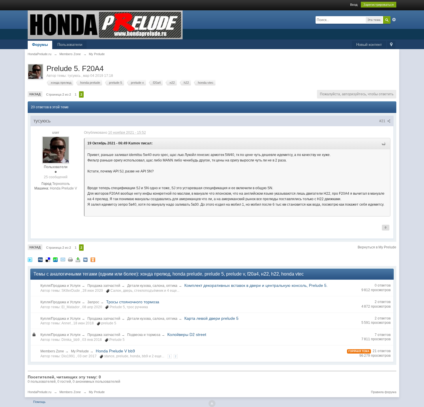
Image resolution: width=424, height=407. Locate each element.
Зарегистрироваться (378, 4)
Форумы (40, 44)
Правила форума (383, 392)
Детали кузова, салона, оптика (152, 286)
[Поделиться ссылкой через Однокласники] (93, 259)
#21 (382, 121)
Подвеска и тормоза (143, 335)
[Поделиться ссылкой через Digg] (40, 259)
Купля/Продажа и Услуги (60, 286)
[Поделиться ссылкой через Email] (63, 259)
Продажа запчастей (103, 286)
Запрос (93, 302)
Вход (353, 4)
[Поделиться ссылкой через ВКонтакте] (85, 259)
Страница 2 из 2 (58, 94)
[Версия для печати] (70, 259)
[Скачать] (78, 259)
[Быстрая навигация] (391, 45)
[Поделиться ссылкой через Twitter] (30, 259)
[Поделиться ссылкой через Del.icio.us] (48, 259)
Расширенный (394, 19)
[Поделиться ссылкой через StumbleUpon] (55, 259)
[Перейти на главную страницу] (105, 24)
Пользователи (69, 44)
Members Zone (52, 351)
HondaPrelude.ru (39, 392)
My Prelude (80, 351)
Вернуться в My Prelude (377, 247)
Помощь (39, 402)
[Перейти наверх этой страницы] (212, 403)
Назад (35, 94)
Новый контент (369, 44)
